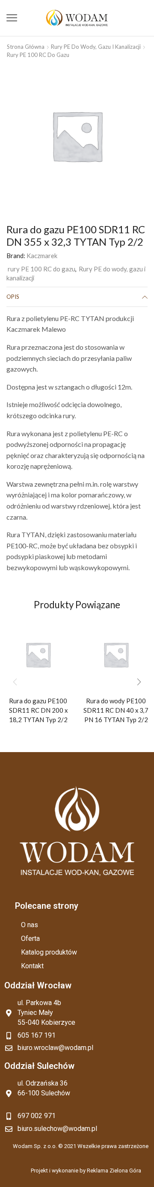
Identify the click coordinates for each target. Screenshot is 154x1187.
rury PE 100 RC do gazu (38, 54)
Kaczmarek (42, 255)
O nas (29, 925)
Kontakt (32, 966)
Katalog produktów (49, 952)
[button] (139, 681)
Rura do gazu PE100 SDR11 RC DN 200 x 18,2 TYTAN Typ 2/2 (38, 710)
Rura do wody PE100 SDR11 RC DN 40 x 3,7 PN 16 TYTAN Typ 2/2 (115, 710)
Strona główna (25, 46)
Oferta (30, 938)
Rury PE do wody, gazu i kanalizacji (96, 46)
